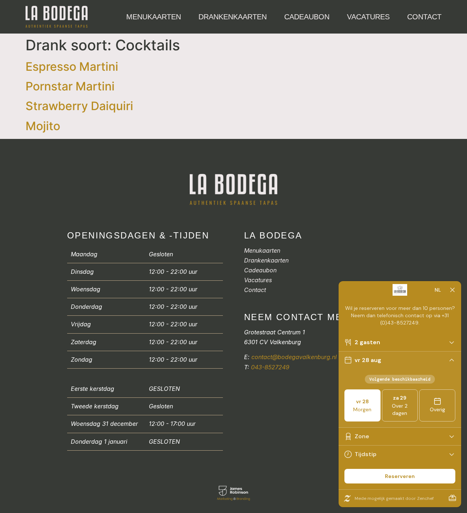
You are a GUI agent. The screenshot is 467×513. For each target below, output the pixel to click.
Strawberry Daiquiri (79, 106)
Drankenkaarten (232, 17)
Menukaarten (153, 17)
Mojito (43, 126)
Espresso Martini (72, 66)
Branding (243, 499)
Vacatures (368, 17)
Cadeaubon (306, 17)
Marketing (225, 499)
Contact (424, 17)
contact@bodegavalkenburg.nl (294, 357)
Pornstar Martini (70, 86)
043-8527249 (270, 367)
